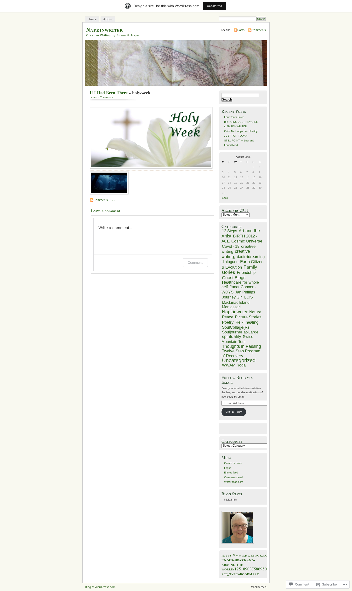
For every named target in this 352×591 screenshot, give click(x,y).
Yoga (241, 365)
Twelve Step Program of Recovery (240, 353)
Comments (259, 30)
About (108, 19)
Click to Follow (234, 411)
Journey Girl (232, 297)
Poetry (228, 322)
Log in (227, 468)
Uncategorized (238, 360)
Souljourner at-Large (240, 332)
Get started (214, 6)
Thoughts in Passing (241, 346)
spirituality (231, 336)
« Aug (224, 198)
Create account (233, 463)
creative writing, (235, 254)
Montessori (231, 307)
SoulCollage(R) (235, 327)
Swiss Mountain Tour (237, 339)
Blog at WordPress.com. (100, 587)
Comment (195, 262)
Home (92, 19)
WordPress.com (233, 481)
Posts (240, 30)
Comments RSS (104, 200)
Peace (227, 317)
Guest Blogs (233, 277)
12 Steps (229, 231)
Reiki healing (246, 322)
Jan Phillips (245, 292)
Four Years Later (234, 117)
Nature (255, 312)
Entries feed (231, 472)
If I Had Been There (109, 93)
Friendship (246, 272)
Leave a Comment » (101, 97)
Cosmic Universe (246, 241)
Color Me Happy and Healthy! (241, 131)
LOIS (248, 297)
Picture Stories (248, 317)
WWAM (228, 365)
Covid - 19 (230, 246)
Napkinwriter (104, 29)
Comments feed (233, 477)
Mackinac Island (236, 302)
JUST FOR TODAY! (236, 135)
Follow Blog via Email (237, 380)
